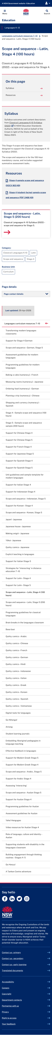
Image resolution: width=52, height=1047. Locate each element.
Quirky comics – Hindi (15, 664)
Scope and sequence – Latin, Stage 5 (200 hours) (25, 604)
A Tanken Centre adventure (18, 871)
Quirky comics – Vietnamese (19, 706)
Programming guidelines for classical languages (23, 614)
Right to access (9, 1018)
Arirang (9, 727)
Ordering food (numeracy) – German (22, 388)
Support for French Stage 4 (19, 447)
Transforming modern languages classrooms (21, 332)
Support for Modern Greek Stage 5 (22, 758)
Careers (5, 988)
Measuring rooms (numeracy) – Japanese (24, 382)
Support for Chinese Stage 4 (19, 433)
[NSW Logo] (26, 12)
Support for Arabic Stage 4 (18, 778)
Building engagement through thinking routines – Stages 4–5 (24, 856)
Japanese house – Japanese (18, 526)
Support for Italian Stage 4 (18, 485)
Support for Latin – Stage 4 (18, 578)
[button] (5, 12)
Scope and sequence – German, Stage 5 (24, 347)
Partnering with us (10, 1006)
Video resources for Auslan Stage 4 (22, 827)
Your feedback (9, 1024)
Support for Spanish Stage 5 (19, 468)
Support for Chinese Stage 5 (19, 440)
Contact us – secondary (12, 958)
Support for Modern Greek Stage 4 (22, 764)
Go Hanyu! (10, 864)
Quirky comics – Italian (16, 678)
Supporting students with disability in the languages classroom (25, 846)
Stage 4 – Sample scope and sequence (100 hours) (26, 414)
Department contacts (12, 1000)
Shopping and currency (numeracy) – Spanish (23, 404)
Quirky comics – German (17, 657)
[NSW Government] (26, 912)
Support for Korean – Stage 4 (19, 505)
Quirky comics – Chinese (17, 643)
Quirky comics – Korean (16, 692)
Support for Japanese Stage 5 (20, 454)
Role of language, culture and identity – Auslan (24, 836)
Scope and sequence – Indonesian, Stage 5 (26, 498)
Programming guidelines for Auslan (22, 806)
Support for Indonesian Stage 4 (20, 492)
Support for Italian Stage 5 (18, 561)
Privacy (5, 1012)
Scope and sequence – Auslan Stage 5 (23, 792)
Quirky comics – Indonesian (18, 671)
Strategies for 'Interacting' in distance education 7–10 (23, 570)
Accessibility (8, 982)
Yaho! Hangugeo (13, 820)
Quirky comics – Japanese (17, 547)
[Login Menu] (47, 3)
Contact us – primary (11, 952)
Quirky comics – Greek (16, 685)
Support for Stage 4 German (19, 340)
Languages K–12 (12, 28)
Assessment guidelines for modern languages (22, 356)
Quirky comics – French (16, 650)
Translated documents (12, 970)
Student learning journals (17, 734)
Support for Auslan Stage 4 (18, 799)
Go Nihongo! (11, 720)
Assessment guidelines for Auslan (21, 813)
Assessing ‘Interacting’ (16, 785)
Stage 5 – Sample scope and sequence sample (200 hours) (24, 424)
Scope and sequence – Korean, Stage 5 (24, 512)
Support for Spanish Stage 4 (19, 461)
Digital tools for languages (18, 713)
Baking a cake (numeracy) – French (22, 375)
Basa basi (10, 629)
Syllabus (10, 88)
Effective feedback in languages (21, 751)
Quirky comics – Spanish (17, 699)
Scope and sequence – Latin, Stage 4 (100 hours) (25, 594)
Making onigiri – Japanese (17, 533)
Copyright (6, 994)
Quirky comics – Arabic (16, 636)
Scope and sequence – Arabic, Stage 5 (24, 771)
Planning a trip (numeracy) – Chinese (22, 395)
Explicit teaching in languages (20, 554)
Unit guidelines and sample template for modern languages (24, 476)
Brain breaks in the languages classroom (25, 622)
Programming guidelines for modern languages (23, 366)
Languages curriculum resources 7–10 (19, 36)
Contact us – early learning (14, 964)
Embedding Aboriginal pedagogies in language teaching (23, 742)
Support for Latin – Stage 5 (18, 585)
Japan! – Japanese (14, 519)
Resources (11, 95)
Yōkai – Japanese (13, 540)
